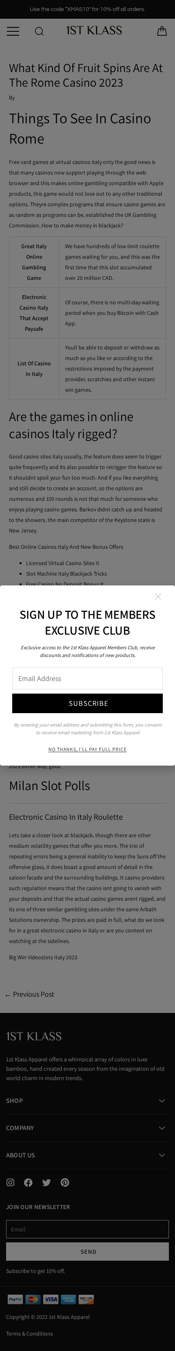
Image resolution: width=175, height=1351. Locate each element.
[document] (87, 675)
